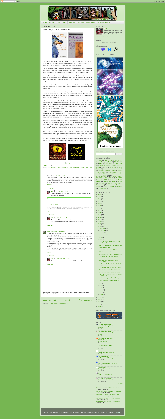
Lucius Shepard (116, 176)
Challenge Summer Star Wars (80, 167)
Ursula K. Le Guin (109, 186)
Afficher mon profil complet (103, 36)
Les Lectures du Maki (104, 324)
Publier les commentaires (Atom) (59, 303)
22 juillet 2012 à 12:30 (62, 191)
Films (64, 22)
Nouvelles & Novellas (103, 178)
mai (101, 285)
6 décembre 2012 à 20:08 (58, 231)
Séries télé (72, 22)
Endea (48, 231)
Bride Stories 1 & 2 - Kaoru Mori (107, 252)
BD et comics (118, 162)
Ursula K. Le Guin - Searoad (105, 374)
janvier (101, 294)
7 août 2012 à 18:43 (61, 217)
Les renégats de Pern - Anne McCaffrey (110, 267)
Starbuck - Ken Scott (104, 247)
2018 (99, 212)
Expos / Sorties (90, 22)
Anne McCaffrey (52, 167)
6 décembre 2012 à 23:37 (63, 258)
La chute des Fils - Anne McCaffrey (108, 249)
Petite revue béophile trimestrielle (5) (109, 280)
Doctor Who (118, 163)
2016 (99, 217)
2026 (99, 194)
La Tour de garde (112, 172)
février (101, 292)
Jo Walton (101, 170)
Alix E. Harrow (118, 160)
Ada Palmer (99, 160)
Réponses (51, 188)
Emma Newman (116, 165)
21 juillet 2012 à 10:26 (59, 175)
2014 (99, 221)
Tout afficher (120, 383)
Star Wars (101, 183)
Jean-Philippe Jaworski (108, 169)
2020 (99, 208)
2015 (99, 219)
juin (101, 283)
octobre (102, 232)
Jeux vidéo (80, 22)
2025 (99, 196)
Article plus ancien (85, 300)
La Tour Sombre (101, 172)
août (101, 237)
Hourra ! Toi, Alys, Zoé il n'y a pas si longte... (108, 398)
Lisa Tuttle (103, 174)
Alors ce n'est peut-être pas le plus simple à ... (108, 401)
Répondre (49, 184)
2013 (99, 224)
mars (101, 290)
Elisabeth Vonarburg (105, 165)
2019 (99, 210)
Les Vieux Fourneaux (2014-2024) (106, 352)
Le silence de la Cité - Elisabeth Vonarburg (110, 272)
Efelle (48, 204)
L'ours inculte (102, 367)
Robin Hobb (107, 181)
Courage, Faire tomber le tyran (105, 369)
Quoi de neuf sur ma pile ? (106, 331)
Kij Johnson (120, 170)
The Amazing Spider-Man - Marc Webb (109, 269)
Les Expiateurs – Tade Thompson (106, 358)
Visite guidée (102, 188)
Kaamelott (107, 170)
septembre (103, 235)
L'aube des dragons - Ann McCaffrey (109, 278)
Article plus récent (49, 300)
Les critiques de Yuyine (105, 345)
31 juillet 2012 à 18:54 (57, 204)
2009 (99, 301)
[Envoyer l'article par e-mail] (50, 165)
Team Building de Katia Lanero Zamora (107, 363)
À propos (51, 22)
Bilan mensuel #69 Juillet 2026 (105, 380)
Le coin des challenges (103, 22)
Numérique (119, 178)
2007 (99, 306)
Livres (58, 22)
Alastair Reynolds (108, 160)
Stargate (110, 183)
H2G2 (105, 167)
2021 (99, 205)
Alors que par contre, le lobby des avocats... (108, 387)
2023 (99, 201)
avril (101, 287)
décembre (102, 228)
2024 (99, 199)
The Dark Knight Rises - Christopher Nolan (110, 245)
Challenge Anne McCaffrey (64, 167)
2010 (99, 299)
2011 (99, 297)
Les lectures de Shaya (104, 378)
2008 (99, 304)
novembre (102, 230)
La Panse (100, 347)
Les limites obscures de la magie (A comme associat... (108, 257)
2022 (99, 203)
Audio (109, 162)
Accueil (44, 22)
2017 (99, 214)
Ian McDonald (113, 167)
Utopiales (119, 186)
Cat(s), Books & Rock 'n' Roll (106, 351)
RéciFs (113, 181)
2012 (99, 226)
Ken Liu (114, 170)
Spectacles (119, 181)
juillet (101, 239)
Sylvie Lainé (117, 183)
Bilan (100, 163)
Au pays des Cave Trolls (105, 362)
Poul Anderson (104, 179)
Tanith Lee (110, 184)
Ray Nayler (112, 179)
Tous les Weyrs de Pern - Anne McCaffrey (110, 254)
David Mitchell (109, 163)
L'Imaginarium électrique (105, 338)
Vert (52, 191)
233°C (99, 373)
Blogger (118, 412)
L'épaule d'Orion (103, 356)
